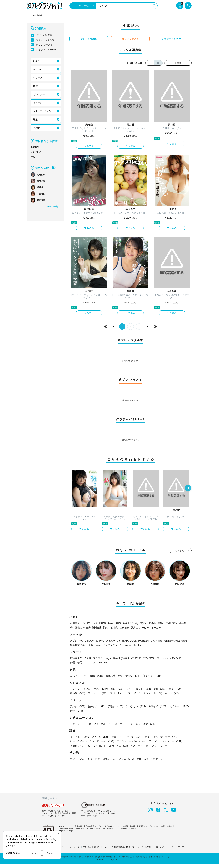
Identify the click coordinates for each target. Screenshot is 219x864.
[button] (188, 488)
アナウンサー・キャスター (135, 741)
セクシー (180, 706)
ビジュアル (38, 94)
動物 (143, 758)
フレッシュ (98, 693)
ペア (76, 723)
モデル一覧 (52, 206)
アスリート (141, 745)
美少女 (78, 706)
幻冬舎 (152, 623)
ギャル (172, 693)
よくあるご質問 (145, 847)
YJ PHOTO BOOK (105, 640)
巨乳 (101, 688)
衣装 (35, 86)
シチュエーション (42, 111)
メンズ (127, 758)
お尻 (118, 688)
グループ (109, 723)
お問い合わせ (162, 847)
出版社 (36, 61)
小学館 (182, 623)
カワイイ (158, 706)
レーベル (37, 69)
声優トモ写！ (77, 662)
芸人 (122, 745)
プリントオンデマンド (169, 658)
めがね (133, 675)
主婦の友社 (172, 623)
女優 (119, 737)
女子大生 (169, 737)
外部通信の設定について (123, 847)
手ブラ (78, 758)
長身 (176, 688)
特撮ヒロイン (81, 745)
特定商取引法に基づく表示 (95, 847)
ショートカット (139, 688)
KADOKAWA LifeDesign (126, 623)
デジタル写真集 (44, 35)
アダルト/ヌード (160, 745)
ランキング (36, 152)
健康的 (78, 693)
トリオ (91, 723)
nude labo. (102, 662)
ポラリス (90, 662)
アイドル (101, 737)
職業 (35, 119)
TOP (29, 16)
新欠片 (106, 627)
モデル (135, 737)
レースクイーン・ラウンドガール (92, 741)
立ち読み (89, 146)
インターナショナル (149, 693)
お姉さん (97, 706)
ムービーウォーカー (150, 627)
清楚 (77, 710)
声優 (152, 737)
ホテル (127, 723)
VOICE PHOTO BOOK (143, 658)
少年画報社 (76, 627)
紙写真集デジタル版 (81, 658)
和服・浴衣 (153, 675)
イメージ (37, 102)
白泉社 (114, 627)
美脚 (160, 688)
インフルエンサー (169, 741)
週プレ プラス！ (44, 44)
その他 (36, 127)
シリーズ (37, 77)
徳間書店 (96, 627)
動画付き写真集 (121, 658)
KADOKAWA (106, 623)
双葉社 (134, 627)
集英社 (161, 623)
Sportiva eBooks (132, 645)
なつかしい (136, 706)
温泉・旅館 (146, 723)
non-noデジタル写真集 (176, 640)
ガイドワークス (89, 623)
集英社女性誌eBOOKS (82, 645)
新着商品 (35, 147)
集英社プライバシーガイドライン (64, 847)
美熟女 (116, 706)
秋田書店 (75, 623)
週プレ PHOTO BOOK (82, 640)
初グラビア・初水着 (103, 758)
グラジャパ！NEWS (46, 49)
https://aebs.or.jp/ (66, 831)
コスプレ (79, 675)
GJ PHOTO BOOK (127, 640)
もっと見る (180, 550)
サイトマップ (178, 847)
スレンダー (81, 688)
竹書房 (87, 627)
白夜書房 (124, 627)
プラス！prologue (102, 658)
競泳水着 (114, 675)
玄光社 (144, 623)
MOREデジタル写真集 (150, 640)
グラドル (80, 737)
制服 (97, 675)
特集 (33, 157)
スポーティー (121, 693)
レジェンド (104, 745)
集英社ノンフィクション (109, 645)
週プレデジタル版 (45, 40)
